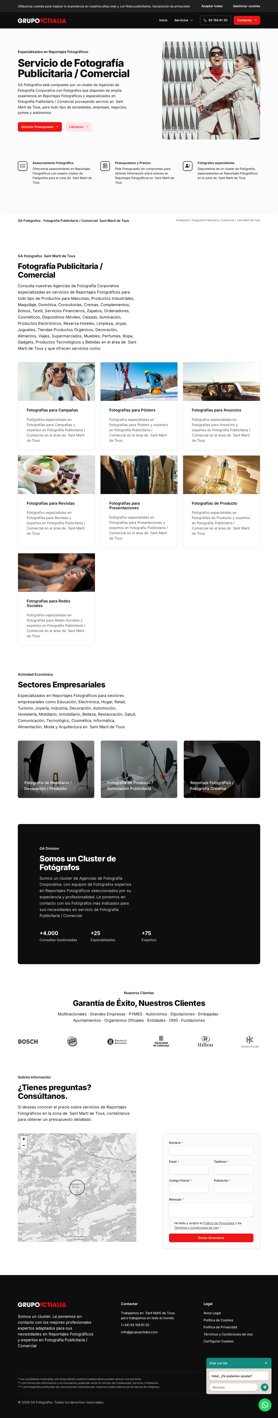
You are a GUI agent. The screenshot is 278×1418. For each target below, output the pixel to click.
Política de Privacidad (218, 1223)
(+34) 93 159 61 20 (135, 1325)
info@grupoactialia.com (139, 1332)
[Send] (264, 1387)
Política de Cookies (218, 1320)
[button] (77, 1187)
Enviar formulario (211, 1238)
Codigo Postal (180, 1180)
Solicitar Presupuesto (37, 127)
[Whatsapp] (264, 1404)
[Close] (266, 1363)
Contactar (244, 20)
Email (174, 1161)
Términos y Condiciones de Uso (196, 1227)
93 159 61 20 (217, 20)
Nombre (176, 1142)
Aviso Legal (212, 1313)
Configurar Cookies (219, 1341)
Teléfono (221, 1161)
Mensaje (176, 1199)
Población (222, 1180)
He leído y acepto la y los (208, 1225)
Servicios (181, 20)
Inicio (163, 20)
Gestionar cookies (246, 6)
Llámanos (76, 127)
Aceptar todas (212, 6)
